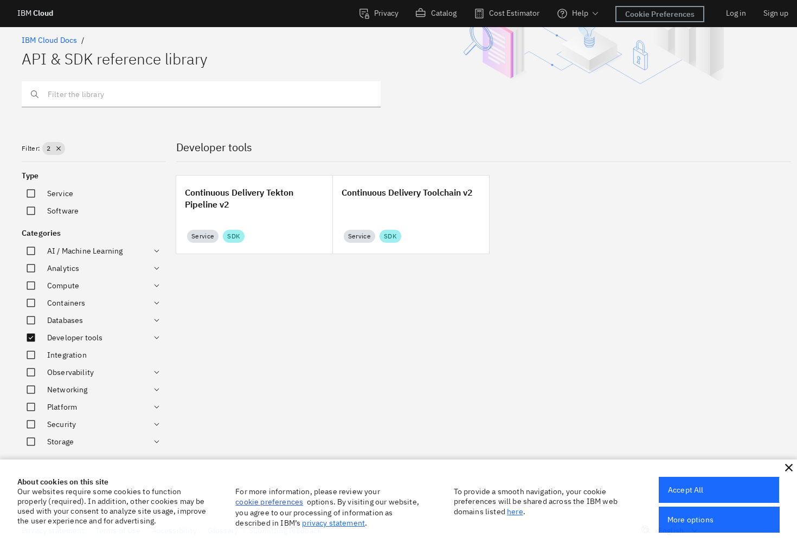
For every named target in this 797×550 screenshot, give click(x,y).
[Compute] (156, 285)
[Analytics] (156, 268)
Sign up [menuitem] (775, 13)
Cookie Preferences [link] (660, 14)
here (515, 511)
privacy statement (333, 523)
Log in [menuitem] (736, 13)
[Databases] (156, 320)
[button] (53, 148)
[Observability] (156, 372)
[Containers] (156, 303)
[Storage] (156, 441)
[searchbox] (201, 94)
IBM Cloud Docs (49, 40)
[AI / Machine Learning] (156, 251)
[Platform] (156, 407)
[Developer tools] (156, 337)
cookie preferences (269, 502)
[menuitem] (378, 13)
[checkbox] (31, 193)
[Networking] (156, 389)
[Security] (156, 424)
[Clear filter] (58, 148)
